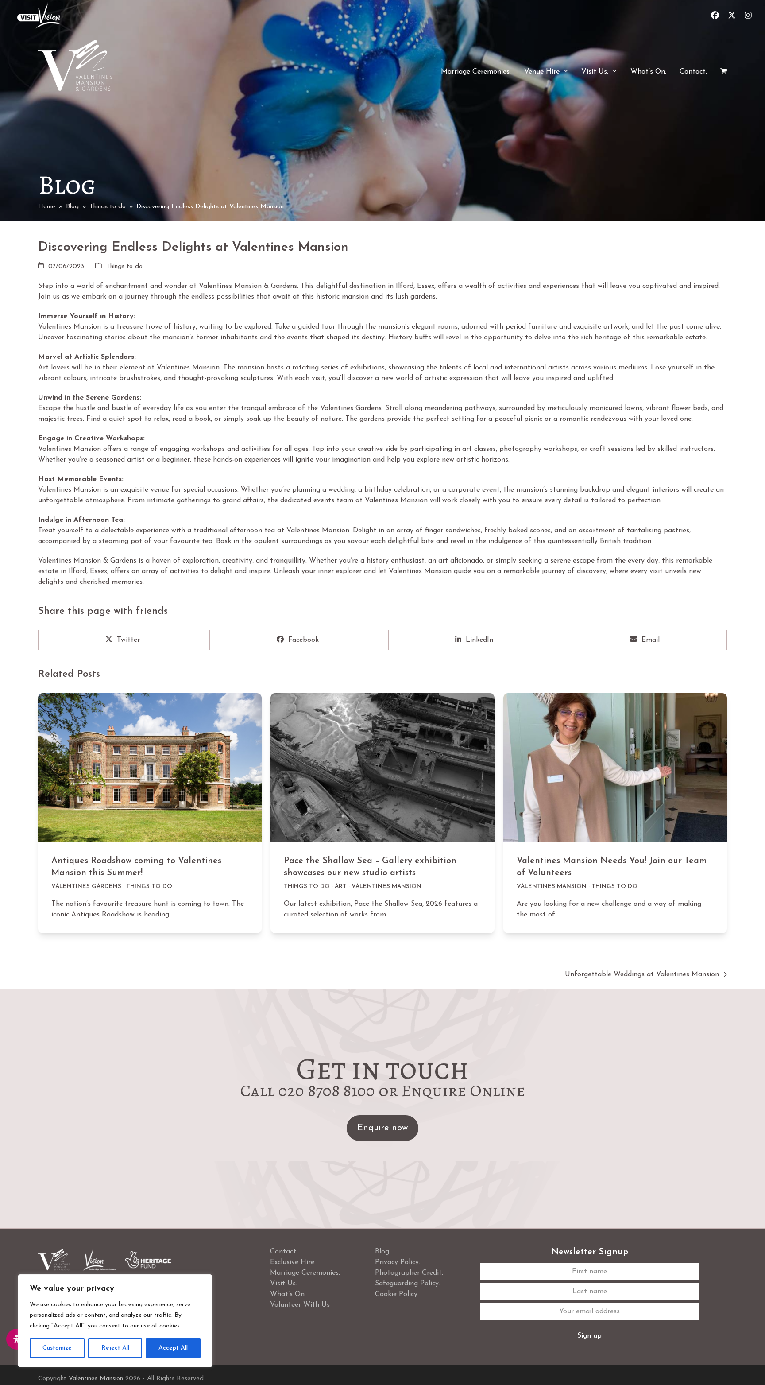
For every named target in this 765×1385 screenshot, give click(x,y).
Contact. (284, 1251)
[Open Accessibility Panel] (16, 1339)
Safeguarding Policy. (407, 1283)
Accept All (173, 1348)
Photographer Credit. (409, 1272)
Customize (57, 1348)
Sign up (589, 1335)
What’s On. (288, 1294)
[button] (724, 72)
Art (341, 886)
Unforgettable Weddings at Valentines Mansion (642, 975)
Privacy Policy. (397, 1262)
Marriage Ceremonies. (305, 1272)
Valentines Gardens (86, 886)
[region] (115, 1320)
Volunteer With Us (300, 1304)
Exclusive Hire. (293, 1262)
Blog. (382, 1251)
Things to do (124, 266)
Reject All (115, 1348)
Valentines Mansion (386, 886)
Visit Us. (283, 1283)
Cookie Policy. (397, 1294)
